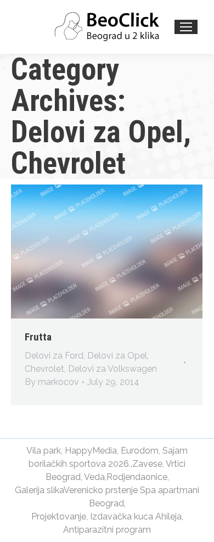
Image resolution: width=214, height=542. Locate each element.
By (52, 382)
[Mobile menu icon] (186, 27)
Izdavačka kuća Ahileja (136, 516)
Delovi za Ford (54, 355)
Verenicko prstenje (101, 490)
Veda (94, 477)
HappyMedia (91, 450)
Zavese (147, 464)
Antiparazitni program (107, 529)
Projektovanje (58, 516)
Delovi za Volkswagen (112, 369)
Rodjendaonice (136, 477)
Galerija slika (39, 490)
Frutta (38, 337)
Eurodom (140, 450)
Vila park (43, 450)
